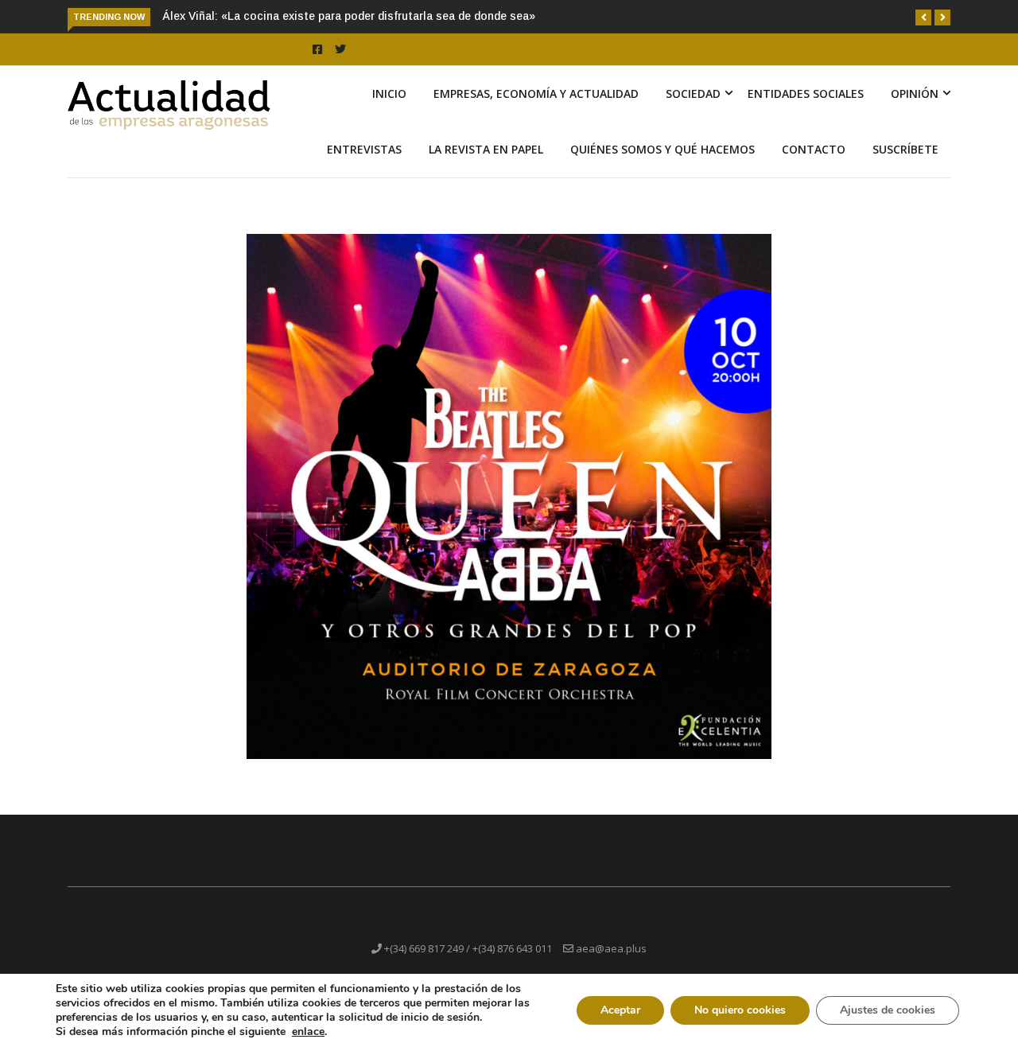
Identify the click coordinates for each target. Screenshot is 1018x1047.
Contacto (813, 149)
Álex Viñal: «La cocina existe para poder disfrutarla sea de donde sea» (348, 16)
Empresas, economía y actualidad (536, 93)
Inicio (389, 93)
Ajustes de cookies (887, 1010)
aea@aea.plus (611, 948)
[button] (923, 17)
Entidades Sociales (806, 93)
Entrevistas (364, 149)
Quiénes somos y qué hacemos (662, 149)
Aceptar (620, 1010)
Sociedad (693, 93)
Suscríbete (905, 149)
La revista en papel (486, 149)
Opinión (914, 93)
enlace (308, 1032)
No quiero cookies (740, 1010)
